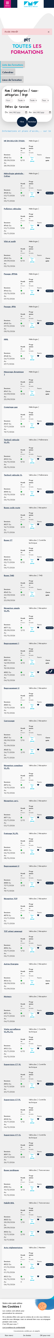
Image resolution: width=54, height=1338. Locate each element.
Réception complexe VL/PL (13, 766)
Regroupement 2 (11, 688)
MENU (7, 6)
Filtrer (22, 121)
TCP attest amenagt (13, 931)
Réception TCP (10, 898)
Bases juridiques (11, 1170)
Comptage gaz (11, 407)
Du (6, 112)
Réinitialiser (32, 121)
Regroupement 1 (11, 643)
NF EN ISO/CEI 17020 (14, 140)
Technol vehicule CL (13, 475)
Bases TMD (9, 575)
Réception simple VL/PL (12, 609)
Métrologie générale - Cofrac (14, 174)
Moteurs (7, 996)
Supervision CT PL (12, 1099)
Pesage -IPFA (10, 306)
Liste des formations (12, 65)
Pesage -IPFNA (10, 274)
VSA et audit (10, 241)
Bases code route (12, 507)
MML (6, 339)
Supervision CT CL (12, 1135)
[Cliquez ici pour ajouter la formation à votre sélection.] (38, 192)
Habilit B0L (9, 1203)
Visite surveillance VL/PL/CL (12, 1030)
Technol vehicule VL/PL (11, 441)
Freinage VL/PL (11, 833)
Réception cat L (11, 800)
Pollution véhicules (12, 208)
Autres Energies (11, 964)
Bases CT (8, 540)
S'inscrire (50, 193)
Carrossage (9, 720)
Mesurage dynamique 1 (14, 373)
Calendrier (7, 72)
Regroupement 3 (11, 866)
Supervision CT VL (12, 1064)
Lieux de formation (12, 80)
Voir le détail (32, 159)
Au (30, 112)
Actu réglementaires (13, 1247)
